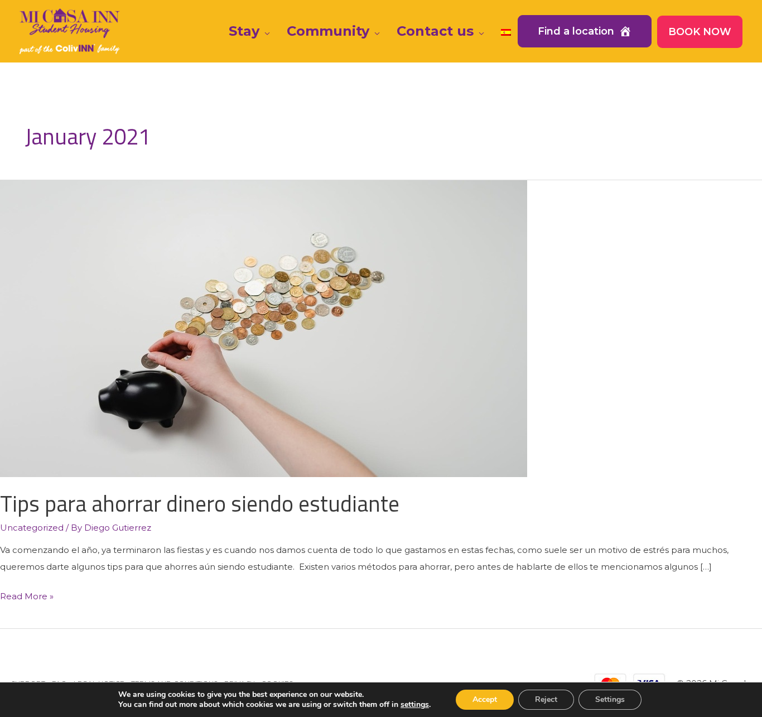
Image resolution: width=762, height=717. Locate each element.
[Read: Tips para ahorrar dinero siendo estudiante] (263, 328)
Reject (546, 699)
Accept (484, 699)
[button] (264, 31)
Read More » (27, 597)
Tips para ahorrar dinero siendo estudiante (199, 504)
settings (415, 705)
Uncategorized (32, 527)
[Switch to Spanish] (506, 31)
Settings (610, 699)
